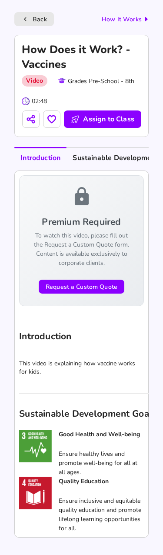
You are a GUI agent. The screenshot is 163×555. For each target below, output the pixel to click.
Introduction (40, 158)
